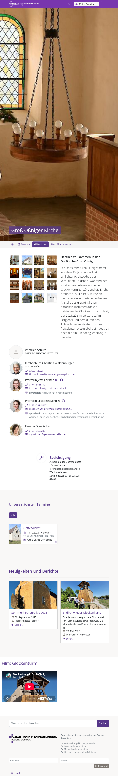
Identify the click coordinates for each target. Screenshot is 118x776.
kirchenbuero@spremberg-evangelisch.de (52, 374)
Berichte (41, 244)
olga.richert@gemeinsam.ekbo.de (47, 434)
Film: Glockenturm (61, 244)
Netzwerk (15, 773)
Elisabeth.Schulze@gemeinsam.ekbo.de (50, 408)
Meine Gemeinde (87, 4)
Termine (25, 244)
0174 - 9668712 (37, 384)
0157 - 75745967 (37, 405)
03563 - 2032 (36, 370)
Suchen (103, 723)
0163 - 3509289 (37, 430)
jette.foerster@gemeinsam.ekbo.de (48, 388)
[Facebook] (61, 380)
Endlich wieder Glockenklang (82, 613)
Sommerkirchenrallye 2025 (29, 613)
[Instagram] (56, 380)
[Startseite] (24, 4)
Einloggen (100, 766)
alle (13, 515)
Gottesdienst (31, 528)
